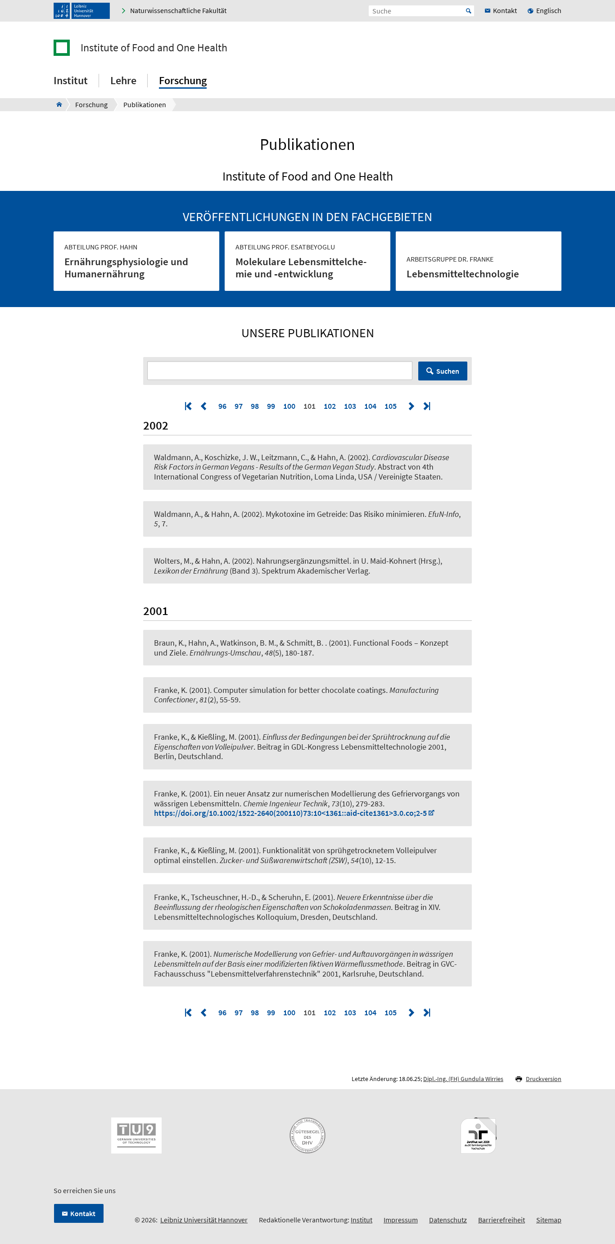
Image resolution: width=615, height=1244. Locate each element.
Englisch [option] (548, 10)
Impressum (401, 1219)
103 (350, 406)
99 (271, 406)
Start (468, 10)
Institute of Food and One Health (154, 47)
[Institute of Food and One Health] (56, 104)
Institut (361, 1219)
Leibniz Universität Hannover (204, 1219)
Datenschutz (448, 1219)
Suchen (447, 370)
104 (370, 406)
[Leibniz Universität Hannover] (82, 11)
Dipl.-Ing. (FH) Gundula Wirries (463, 1079)
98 (255, 406)
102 (330, 406)
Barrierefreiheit (501, 1219)
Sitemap (548, 1219)
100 (289, 406)
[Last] (426, 406)
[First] (189, 406)
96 (222, 406)
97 (239, 406)
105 (390, 406)
